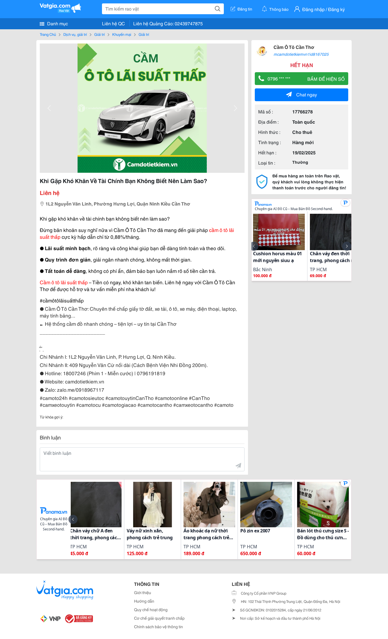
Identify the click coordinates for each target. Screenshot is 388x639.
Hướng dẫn (144, 601)
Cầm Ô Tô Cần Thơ (294, 46)
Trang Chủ (48, 34)
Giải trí (99, 34)
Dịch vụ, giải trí (75, 34)
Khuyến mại (121, 34)
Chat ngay (306, 94)
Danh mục (57, 23)
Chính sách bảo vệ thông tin (158, 626)
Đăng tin (244, 9)
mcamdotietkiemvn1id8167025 (301, 54)
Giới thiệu (142, 592)
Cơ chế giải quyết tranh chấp (159, 618)
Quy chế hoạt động (151, 609)
